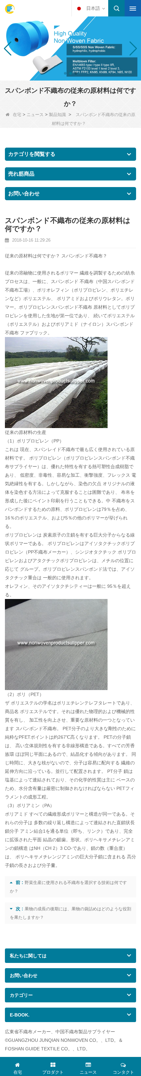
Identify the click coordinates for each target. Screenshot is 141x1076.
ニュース (35, 114)
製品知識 (57, 114)
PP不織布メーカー (47, 552)
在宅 (17, 114)
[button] (65, 73)
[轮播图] (70, 48)
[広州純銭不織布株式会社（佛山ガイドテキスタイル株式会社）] (10, 9)
